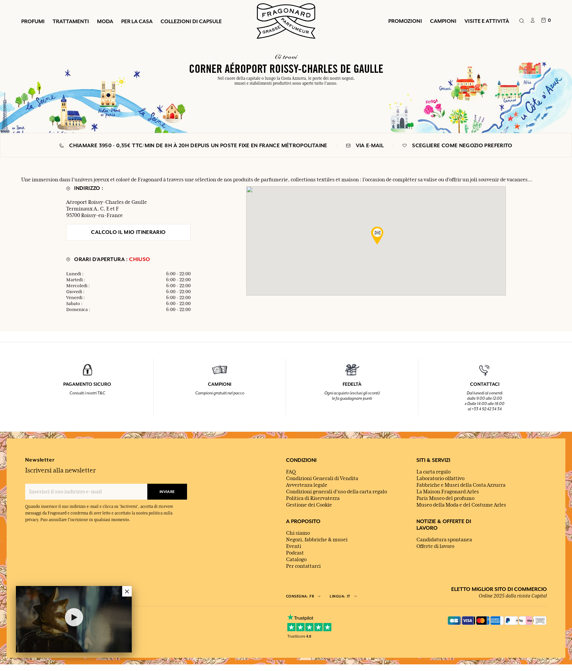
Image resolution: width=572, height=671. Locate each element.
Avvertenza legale (306, 485)
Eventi (293, 546)
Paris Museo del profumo (445, 498)
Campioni (443, 20)
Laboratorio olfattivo (440, 478)
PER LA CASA (137, 21)
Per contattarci (303, 566)
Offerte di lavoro (435, 546)
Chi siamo (298, 533)
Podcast (295, 553)
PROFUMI (33, 21)
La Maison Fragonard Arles (447, 492)
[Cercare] (521, 21)
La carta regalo (433, 472)
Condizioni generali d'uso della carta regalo (336, 492)
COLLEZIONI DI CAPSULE (191, 21)
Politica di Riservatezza (313, 498)
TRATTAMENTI (71, 21)
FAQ (291, 472)
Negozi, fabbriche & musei (317, 540)
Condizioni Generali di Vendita (322, 478)
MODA (105, 21)
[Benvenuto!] (286, 20)
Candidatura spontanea (444, 540)
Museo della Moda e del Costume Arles (461, 505)
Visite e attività (486, 20)
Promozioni (405, 20)
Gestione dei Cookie (309, 505)
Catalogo (296, 559)
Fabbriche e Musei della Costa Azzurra (460, 485)
